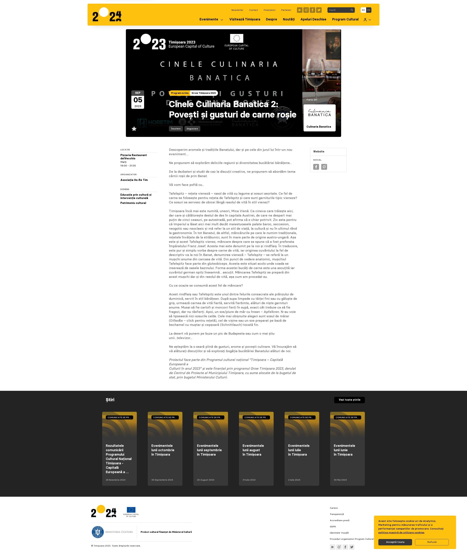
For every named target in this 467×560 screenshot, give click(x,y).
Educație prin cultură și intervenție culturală (135, 197)
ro (363, 10)
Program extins (180, 93)
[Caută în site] (352, 10)
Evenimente (209, 19)
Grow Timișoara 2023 (204, 93)
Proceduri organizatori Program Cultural (352, 539)
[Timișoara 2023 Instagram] (306, 10)
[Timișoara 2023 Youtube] (299, 10)
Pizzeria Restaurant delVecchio (133, 157)
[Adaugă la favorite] (134, 128)
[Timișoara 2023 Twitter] (319, 10)
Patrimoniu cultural (133, 203)
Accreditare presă (339, 520)
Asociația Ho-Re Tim (134, 180)
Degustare (192, 129)
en (368, 10)
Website (318, 151)
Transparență (337, 514)
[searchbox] (338, 10)
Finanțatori (269, 10)
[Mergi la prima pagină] (109, 15)
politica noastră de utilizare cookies (401, 532)
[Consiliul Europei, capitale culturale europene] (131, 516)
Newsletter (237, 10)
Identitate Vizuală (339, 533)
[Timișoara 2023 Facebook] (312, 10)
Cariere (334, 508)
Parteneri (286, 10)
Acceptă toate (395, 542)
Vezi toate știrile (349, 400)
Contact (253, 10)
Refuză (432, 542)
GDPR (333, 527)
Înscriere (176, 129)
